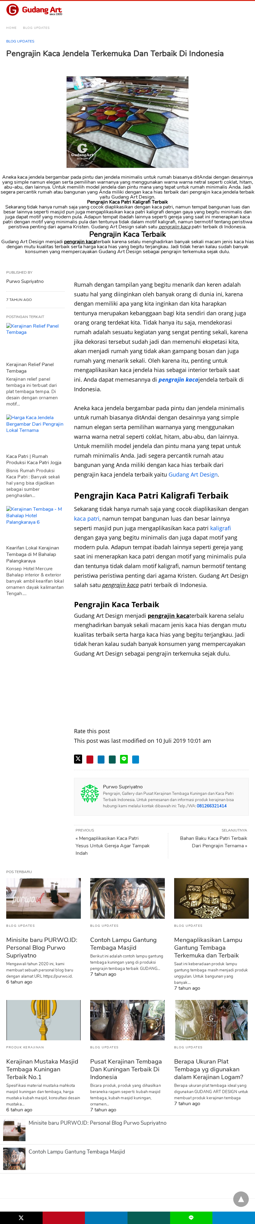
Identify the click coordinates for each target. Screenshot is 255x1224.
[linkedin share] (101, 759)
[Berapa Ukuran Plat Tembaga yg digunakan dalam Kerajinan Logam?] (211, 1020)
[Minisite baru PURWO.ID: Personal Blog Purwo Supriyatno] (43, 898)
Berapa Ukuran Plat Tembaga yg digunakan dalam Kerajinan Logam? (208, 1069)
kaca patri (87, 518)
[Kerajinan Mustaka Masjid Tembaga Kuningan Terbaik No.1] (43, 1020)
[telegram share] (135, 759)
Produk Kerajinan (25, 1047)
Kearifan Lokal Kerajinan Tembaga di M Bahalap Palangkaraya (32, 554)
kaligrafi (220, 528)
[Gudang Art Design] (34, 10)
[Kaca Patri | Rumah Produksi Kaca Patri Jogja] (35, 432)
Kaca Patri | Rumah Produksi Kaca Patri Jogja (33, 459)
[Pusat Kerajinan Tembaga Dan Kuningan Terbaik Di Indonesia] (127, 1020)
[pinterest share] (89, 759)
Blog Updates (36, 28)
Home (11, 28)
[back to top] (241, 1199)
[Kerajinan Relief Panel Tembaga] (35, 341)
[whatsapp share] (112, 759)
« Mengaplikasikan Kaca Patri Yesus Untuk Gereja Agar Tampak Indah (113, 846)
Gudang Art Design (193, 474)
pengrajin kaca (178, 379)
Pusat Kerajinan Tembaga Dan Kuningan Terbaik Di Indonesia (126, 1069)
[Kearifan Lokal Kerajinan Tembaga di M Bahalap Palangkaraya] (35, 524)
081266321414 (212, 806)
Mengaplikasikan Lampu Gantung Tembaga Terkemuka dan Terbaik (208, 948)
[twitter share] (78, 759)
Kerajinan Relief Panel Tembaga (30, 367)
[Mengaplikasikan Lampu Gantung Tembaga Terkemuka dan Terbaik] (211, 898)
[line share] (124, 759)
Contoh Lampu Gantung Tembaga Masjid (123, 944)
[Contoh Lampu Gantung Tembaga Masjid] (127, 898)
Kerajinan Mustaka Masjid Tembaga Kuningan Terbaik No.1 (42, 1069)
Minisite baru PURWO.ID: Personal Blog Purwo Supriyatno (41, 948)
